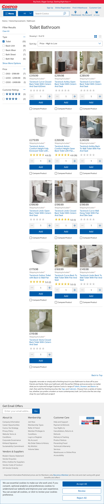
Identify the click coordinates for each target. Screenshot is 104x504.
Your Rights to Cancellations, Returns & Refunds (63, 431)
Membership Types (36, 425)
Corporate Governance (12, 440)
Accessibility (59, 455)
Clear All (6, 31)
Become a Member (60, 475)
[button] (66, 13)
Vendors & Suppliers (13, 451)
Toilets (77, 386)
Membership (34, 417)
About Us (7, 417)
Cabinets (72, 389)
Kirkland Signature (10, 443)
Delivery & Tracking (61, 437)
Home (4, 21)
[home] (9, 7)
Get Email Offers (13, 406)
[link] (40, 72)
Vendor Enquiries (9, 459)
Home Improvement (17, 21)
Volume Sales (33, 449)
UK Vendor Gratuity (10, 468)
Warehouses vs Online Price (65, 452)
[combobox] (25, 13)
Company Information (11, 422)
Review (81, 490)
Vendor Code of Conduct (12, 465)
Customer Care (61, 417)
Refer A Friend (34, 428)
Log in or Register (35, 437)
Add (41, 102)
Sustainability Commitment (13, 446)
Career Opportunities (11, 425)
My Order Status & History (38, 443)
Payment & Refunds (61, 425)
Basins (93, 386)
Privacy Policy (8, 431)
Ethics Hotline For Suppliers (14, 462)
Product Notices (60, 440)
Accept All (81, 483)
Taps (63, 389)
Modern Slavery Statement (13, 456)
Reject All (82, 497)
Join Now (31, 422)
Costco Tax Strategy (10, 428)
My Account (33, 440)
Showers (83, 386)
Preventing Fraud (60, 443)
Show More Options (12, 63)
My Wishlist (32, 446)
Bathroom (31, 21)
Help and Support (61, 422)
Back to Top (97, 375)
